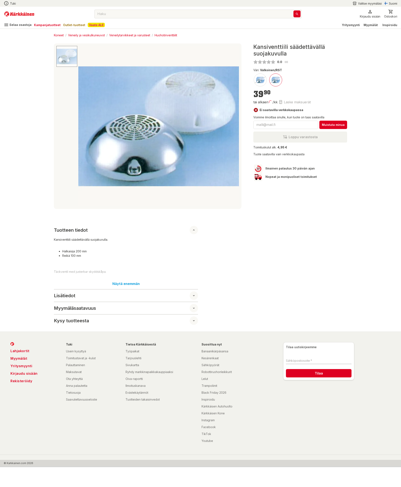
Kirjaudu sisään (24, 373)
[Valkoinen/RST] (275, 79)
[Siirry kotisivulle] (19, 13)
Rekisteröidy (21, 381)
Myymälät (371, 25)
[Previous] (84, 126)
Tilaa (319, 373)
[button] (367, 3)
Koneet (59, 35)
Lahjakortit (19, 351)
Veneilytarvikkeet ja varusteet (129, 35)
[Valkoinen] (260, 79)
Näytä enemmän (126, 284)
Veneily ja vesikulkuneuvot (86, 35)
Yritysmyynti (351, 25)
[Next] (233, 126)
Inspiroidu (389, 25)
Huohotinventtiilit (166, 35)
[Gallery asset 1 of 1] (158, 126)
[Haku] (297, 13)
